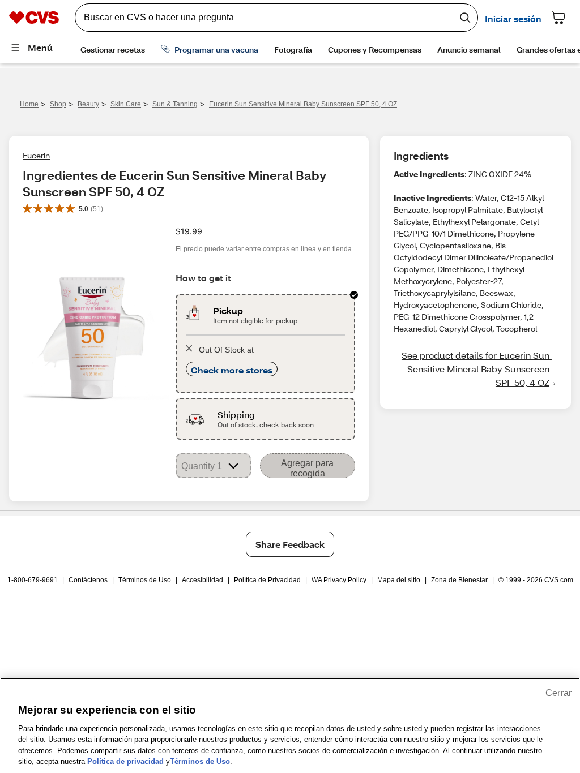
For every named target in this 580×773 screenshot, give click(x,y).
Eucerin (36, 155)
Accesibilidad (202, 580)
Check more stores (231, 370)
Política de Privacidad (267, 580)
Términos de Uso (144, 580)
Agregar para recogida (307, 468)
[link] (475, 369)
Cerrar (558, 693)
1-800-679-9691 (32, 580)
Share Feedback (290, 544)
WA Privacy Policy (339, 580)
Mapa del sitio (398, 580)
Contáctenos (88, 580)
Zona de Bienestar (459, 580)
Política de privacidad (125, 761)
